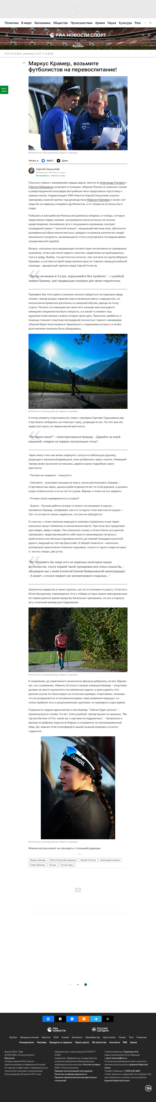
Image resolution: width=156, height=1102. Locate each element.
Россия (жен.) (67, 865)
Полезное (141, 1037)
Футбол (13, 1037)
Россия (52, 865)
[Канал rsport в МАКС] (48, 1019)
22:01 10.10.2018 (13, 53)
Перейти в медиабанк (68, 153)
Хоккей (65, 1037)
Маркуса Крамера (98, 199)
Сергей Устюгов (88, 860)
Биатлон (46, 1037)
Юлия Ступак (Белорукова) (63, 860)
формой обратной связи (117, 1080)
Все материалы (42, 176)
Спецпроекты (26, 1042)
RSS (125, 1042)
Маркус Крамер (38, 860)
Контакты (114, 1042)
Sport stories (109, 1037)
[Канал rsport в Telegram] (96, 1019)
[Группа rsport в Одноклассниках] (84, 1019)
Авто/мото (77, 1037)
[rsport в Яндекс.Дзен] (60, 1019)
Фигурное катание (29, 1037)
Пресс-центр (82, 1042)
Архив (133, 1042)
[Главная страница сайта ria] (67, 35)
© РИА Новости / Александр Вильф (43, 153)
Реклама (41, 1042)
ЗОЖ (55, 1037)
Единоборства (92, 1037)
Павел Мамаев (37, 865)
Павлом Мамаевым (40, 186)
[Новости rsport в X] (107, 1019)
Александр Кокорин (112, 182)
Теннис (122, 1037)
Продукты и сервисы (60, 1042)
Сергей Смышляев (48, 169)
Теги (131, 1037)
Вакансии (9, 1058)
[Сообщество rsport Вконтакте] (72, 1019)
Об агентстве (99, 1042)
